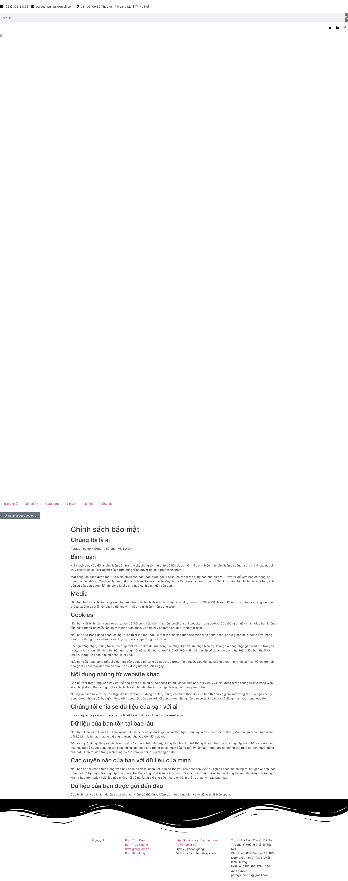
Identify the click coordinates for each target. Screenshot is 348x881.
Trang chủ (10, 503)
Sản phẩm (31, 503)
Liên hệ (88, 503)
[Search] (346, 17)
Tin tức (71, 503)
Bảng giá (107, 503)
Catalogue (52, 503)
